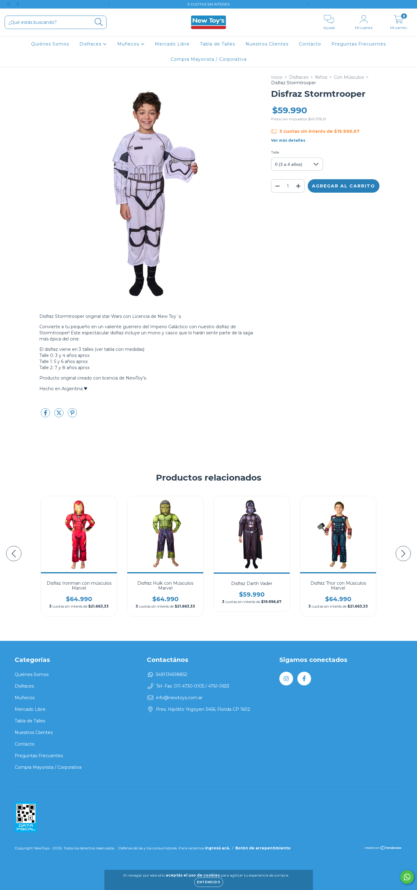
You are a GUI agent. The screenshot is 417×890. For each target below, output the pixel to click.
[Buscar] (99, 22)
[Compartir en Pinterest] (72, 415)
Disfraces (91, 44)
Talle (275, 152)
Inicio (276, 77)
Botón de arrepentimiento (263, 848)
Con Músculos (349, 77)
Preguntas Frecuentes (359, 44)
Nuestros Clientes (266, 44)
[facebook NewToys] (18, 4)
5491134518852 (171, 674)
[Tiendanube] (383, 848)
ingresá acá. (217, 848)
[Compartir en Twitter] (59, 415)
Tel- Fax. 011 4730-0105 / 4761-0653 (192, 686)
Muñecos (129, 44)
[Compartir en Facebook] (46, 415)
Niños (321, 77)
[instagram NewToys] (9, 4)
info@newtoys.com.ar (179, 697)
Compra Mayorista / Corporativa (209, 59)
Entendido (208, 882)
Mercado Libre (172, 44)
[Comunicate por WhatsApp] (407, 877)
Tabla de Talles (217, 44)
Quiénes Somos (50, 44)
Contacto (310, 44)
